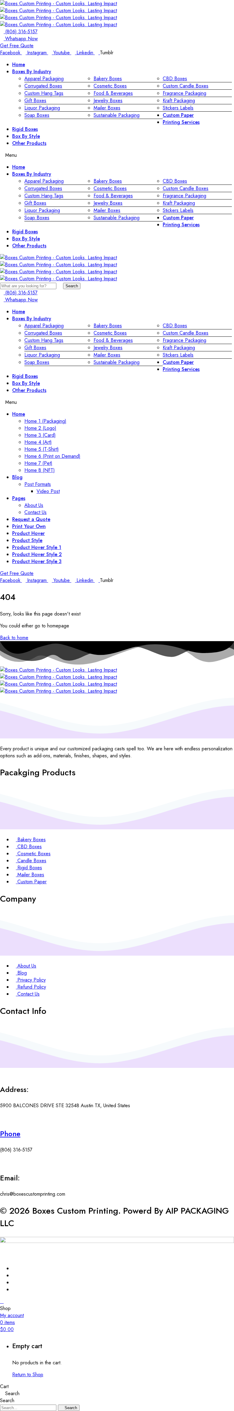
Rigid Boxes (25, 129)
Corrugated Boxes (43, 85)
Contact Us (35, 512)
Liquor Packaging (42, 107)
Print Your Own (29, 526)
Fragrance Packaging (184, 93)
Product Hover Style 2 (37, 554)
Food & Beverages (113, 93)
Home (18, 64)
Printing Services (181, 122)
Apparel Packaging (44, 78)
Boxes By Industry (31, 71)
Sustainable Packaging (117, 115)
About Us (33, 505)
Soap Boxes (36, 115)
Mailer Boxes (107, 107)
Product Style (27, 540)
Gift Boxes (35, 100)
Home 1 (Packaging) (45, 421)
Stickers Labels (178, 107)
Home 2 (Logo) (40, 428)
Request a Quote (31, 519)
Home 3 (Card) (40, 435)
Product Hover (28, 533)
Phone (10, 1133)
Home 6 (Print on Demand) (52, 456)
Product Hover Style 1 (36, 547)
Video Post (48, 491)
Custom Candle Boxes (185, 85)
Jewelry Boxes (108, 100)
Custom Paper (178, 115)
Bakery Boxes (108, 78)
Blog (17, 477)
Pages (18, 498)
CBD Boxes (175, 78)
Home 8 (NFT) (39, 470)
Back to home (14, 637)
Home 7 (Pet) (38, 463)
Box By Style (26, 136)
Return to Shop (27, 1374)
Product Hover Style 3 (37, 561)
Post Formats (37, 484)
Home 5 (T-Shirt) (41, 449)
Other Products (29, 143)
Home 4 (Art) (38, 442)
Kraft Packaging (179, 100)
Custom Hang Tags (43, 93)
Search (72, 286)
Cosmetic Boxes (110, 85)
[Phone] (2, 1117)
